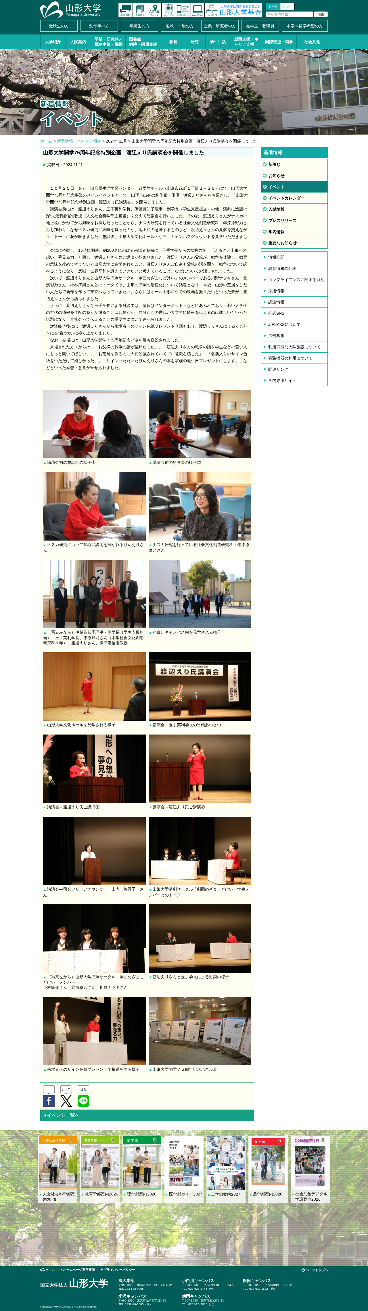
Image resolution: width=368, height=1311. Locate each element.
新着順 (275, 164)
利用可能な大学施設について (294, 347)
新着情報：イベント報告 (79, 141)
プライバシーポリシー (119, 1269)
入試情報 (277, 209)
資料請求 (140, 10)
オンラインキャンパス (197, 10)
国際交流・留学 (279, 41)
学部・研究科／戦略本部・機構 (109, 42)
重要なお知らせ (283, 243)
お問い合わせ (183, 10)
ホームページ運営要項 (79, 1269)
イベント (277, 186)
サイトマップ (212, 10)
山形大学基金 (240, 10)
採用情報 (276, 291)
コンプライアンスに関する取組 (296, 279)
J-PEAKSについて (284, 324)
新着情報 (125, 10)
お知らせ (277, 175)
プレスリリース (283, 220)
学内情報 (277, 231)
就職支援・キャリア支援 (246, 42)
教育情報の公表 (282, 268)
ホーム (46, 141)
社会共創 (312, 41)
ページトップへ (317, 1270)
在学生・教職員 (260, 26)
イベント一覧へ (61, 1115)
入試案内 (78, 41)
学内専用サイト (282, 380)
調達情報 (276, 302)
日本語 (273, 6)
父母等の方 (99, 26)
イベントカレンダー (169, 10)
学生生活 (218, 41)
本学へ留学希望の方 (305, 26)
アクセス (154, 10)
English (287, 6)
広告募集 (276, 335)
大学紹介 (53, 41)
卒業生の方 (139, 26)
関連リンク (278, 369)
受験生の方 (59, 26)
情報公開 (276, 257)
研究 (195, 41)
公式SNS (276, 313)
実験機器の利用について (290, 358)
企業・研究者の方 (220, 26)
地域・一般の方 (180, 26)
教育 (173, 41)
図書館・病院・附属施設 (143, 42)
